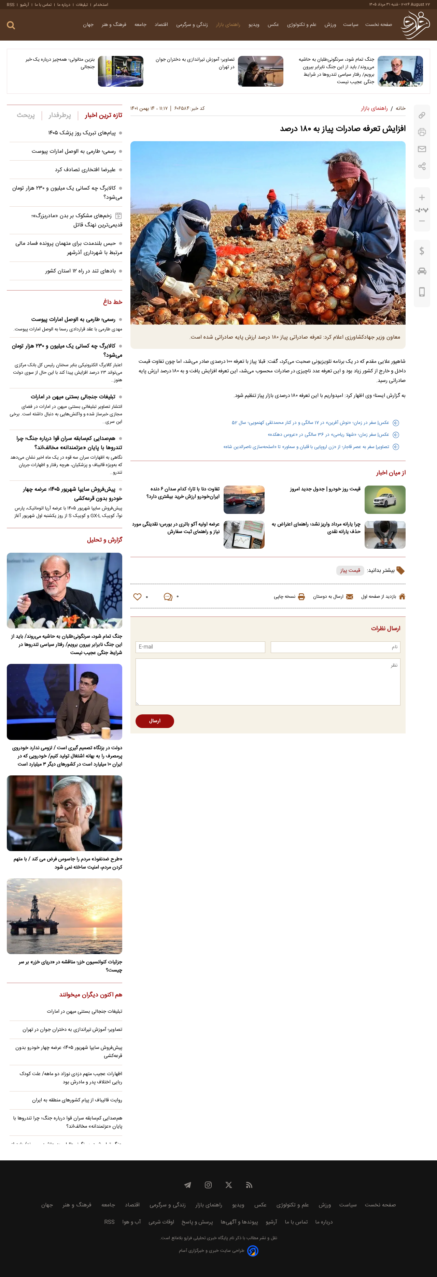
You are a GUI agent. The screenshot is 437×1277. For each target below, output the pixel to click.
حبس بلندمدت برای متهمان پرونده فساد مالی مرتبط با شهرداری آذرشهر (68, 248)
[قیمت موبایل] (422, 293)
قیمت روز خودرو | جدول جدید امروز (325, 489)
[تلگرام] (188, 1185)
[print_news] (422, 132)
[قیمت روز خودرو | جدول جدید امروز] (385, 500)
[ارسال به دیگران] (422, 149)
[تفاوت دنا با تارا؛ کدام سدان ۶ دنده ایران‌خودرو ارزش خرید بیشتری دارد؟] (244, 500)
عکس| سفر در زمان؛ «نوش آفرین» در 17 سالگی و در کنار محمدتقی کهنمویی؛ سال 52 (310, 423)
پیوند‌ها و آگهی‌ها (239, 1222)
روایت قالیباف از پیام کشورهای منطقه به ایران (77, 1100)
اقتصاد (162, 25)
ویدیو (255, 25)
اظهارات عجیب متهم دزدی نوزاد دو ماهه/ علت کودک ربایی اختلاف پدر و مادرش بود (70, 1078)
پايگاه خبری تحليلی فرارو (205, 1238)
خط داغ (112, 303)
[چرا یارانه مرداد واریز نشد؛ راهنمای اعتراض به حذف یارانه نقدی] (385, 535)
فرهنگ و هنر (115, 25)
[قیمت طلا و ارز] (422, 253)
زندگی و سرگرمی (192, 25)
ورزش (330, 25)
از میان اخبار (391, 473)
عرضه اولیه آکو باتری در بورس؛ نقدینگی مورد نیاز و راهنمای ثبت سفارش (176, 528)
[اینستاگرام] (208, 1185)
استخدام (101, 4)
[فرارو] (415, 25)
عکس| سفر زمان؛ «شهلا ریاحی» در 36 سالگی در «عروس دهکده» (328, 435)
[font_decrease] (422, 221)
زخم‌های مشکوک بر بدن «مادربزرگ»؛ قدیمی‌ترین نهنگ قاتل (76, 220)
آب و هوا (131, 1222)
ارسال (154, 721)
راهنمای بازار (229, 25)
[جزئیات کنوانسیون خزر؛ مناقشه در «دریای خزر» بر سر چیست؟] (64, 916)
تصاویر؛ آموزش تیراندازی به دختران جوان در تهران (195, 63)
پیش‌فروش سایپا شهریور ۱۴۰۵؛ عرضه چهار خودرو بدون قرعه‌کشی (72, 494)
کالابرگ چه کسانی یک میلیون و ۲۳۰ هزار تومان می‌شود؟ (67, 351)
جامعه (141, 25)
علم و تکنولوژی (302, 25)
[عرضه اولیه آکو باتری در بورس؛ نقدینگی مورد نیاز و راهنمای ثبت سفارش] (244, 535)
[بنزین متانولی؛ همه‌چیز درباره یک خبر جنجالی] (120, 71)
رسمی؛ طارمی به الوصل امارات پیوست (74, 151)
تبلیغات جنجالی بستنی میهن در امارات (73, 397)
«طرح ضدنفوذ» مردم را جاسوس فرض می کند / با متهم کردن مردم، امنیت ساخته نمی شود (68, 863)
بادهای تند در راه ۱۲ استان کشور (80, 271)
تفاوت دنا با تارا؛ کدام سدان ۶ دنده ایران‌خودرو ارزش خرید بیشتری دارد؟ (183, 493)
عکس (274, 25)
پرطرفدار (60, 115)
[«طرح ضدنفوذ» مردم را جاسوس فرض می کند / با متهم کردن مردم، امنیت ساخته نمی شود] (64, 813)
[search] (11, 25)
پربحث (26, 115)
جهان (89, 25)
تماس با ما (43, 4)
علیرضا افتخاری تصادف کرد (85, 170)
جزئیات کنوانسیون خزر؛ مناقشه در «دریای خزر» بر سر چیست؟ (70, 966)
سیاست (350, 25)
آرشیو (24, 4)
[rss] (249, 1185)
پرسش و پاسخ (197, 1222)
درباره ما (63, 4)
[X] (229, 1185)
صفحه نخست (378, 25)
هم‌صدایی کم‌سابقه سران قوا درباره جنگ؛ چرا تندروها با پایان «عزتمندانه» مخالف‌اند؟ (69, 443)
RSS (10, 4)
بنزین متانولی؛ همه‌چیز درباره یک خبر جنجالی (60, 63)
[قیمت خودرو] (422, 273)
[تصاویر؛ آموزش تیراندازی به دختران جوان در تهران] (260, 71)
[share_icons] (422, 166)
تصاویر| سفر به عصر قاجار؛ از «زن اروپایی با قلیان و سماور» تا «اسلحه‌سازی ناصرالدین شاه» (306, 447)
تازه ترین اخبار (103, 115)
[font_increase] (422, 198)
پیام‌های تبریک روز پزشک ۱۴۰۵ (82, 133)
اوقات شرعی (161, 1222)
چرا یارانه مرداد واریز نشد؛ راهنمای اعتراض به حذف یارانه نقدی (316, 528)
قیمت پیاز (350, 570)
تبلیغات (82, 4)
